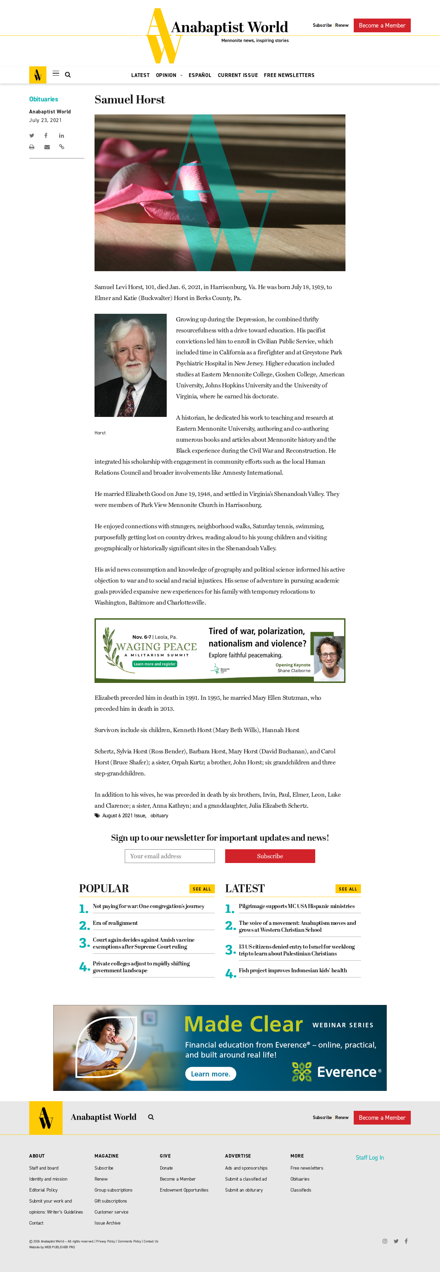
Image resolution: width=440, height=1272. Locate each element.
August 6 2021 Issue (123, 815)
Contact (36, 1223)
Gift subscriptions (111, 1201)
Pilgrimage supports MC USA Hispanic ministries (296, 907)
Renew (341, 25)
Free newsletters (306, 1168)
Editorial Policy (43, 1190)
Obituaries (43, 99)
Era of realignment (115, 923)
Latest (140, 75)
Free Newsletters (289, 75)
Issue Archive (108, 1223)
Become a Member (382, 25)
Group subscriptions (114, 1190)
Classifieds (300, 1190)
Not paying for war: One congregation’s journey (148, 907)
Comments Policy (129, 1241)
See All (202, 889)
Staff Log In (370, 1157)
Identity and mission (48, 1179)
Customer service (112, 1212)
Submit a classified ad (246, 1179)
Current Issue (238, 75)
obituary (159, 815)
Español (200, 75)
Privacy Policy (105, 1241)
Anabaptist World (50, 111)
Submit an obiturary (244, 1190)
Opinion (167, 75)
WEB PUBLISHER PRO (60, 1247)
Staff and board (43, 1168)
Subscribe (322, 25)
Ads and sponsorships (246, 1168)
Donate (166, 1168)
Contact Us (151, 1241)
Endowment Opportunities (184, 1190)
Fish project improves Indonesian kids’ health (293, 971)
